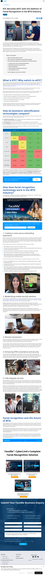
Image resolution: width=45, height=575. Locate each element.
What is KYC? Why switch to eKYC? (15, 57)
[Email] (33, 557)
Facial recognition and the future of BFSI (16, 72)
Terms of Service (28, 541)
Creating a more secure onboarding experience (19, 63)
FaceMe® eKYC (17, 434)
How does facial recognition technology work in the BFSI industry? (22, 61)
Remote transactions (13, 66)
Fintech (5, 14)
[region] (22, 570)
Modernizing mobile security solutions (17, 65)
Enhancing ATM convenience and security (18, 68)
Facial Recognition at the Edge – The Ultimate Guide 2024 (23, 440)
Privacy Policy (20, 539)
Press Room (18, 554)
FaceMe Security (5, 562)
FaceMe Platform (5, 558)
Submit (23, 544)
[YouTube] (38, 557)
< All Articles (6, 4)
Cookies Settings (22, 572)
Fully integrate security (14, 69)
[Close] (43, 566)
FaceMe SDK (4, 556)
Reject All (30, 572)
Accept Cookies (38, 572)
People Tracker (5, 563)
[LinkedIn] (35, 557)
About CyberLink (19, 558)
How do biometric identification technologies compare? (20, 59)
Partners (18, 556)
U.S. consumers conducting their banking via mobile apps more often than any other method (22, 299)
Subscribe (31, 227)
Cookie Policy (25, 539)
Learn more (36, 179)
